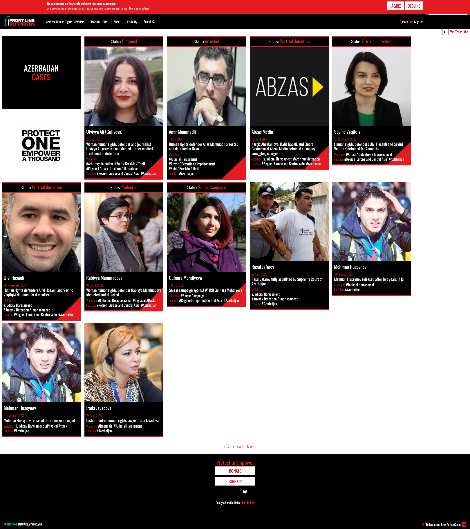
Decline (414, 6)
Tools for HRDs (99, 22)
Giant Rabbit (248, 503)
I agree (395, 6)
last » (250, 446)
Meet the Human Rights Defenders (65, 22)
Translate (461, 31)
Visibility (132, 22)
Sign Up (418, 22)
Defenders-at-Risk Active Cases (441, 524)
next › (240, 446)
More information (139, 8)
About (117, 22)
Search (148, 21)
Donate (404, 22)
